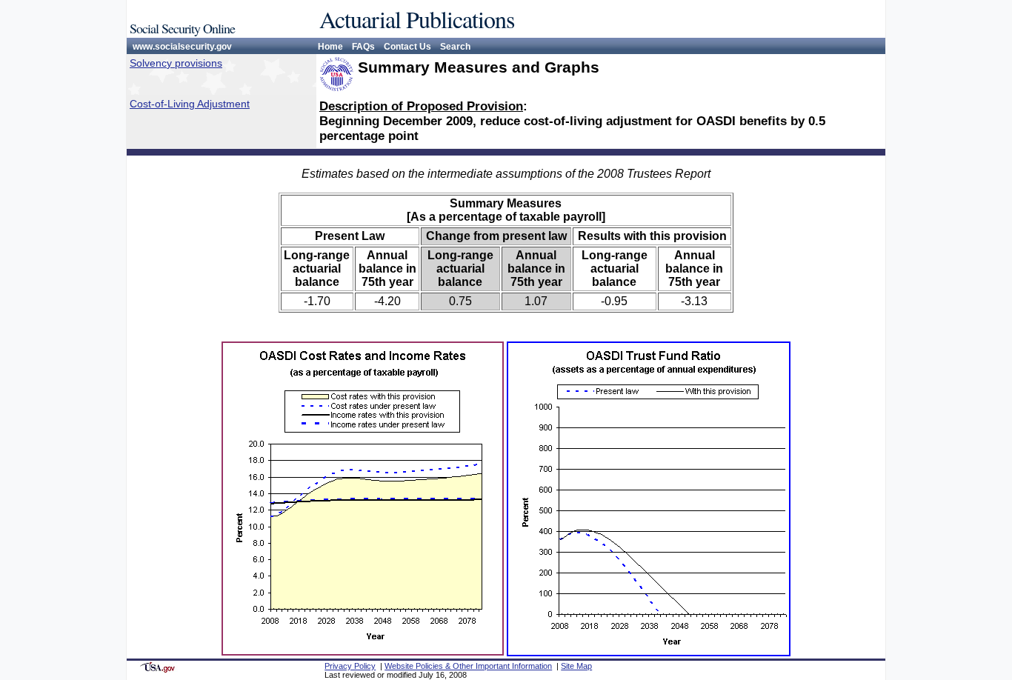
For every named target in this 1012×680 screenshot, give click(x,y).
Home (330, 46)
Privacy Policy (350, 665)
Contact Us (407, 46)
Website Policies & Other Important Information (468, 665)
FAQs (363, 46)
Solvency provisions (176, 63)
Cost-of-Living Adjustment (190, 104)
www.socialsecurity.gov (182, 46)
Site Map (576, 665)
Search (455, 46)
